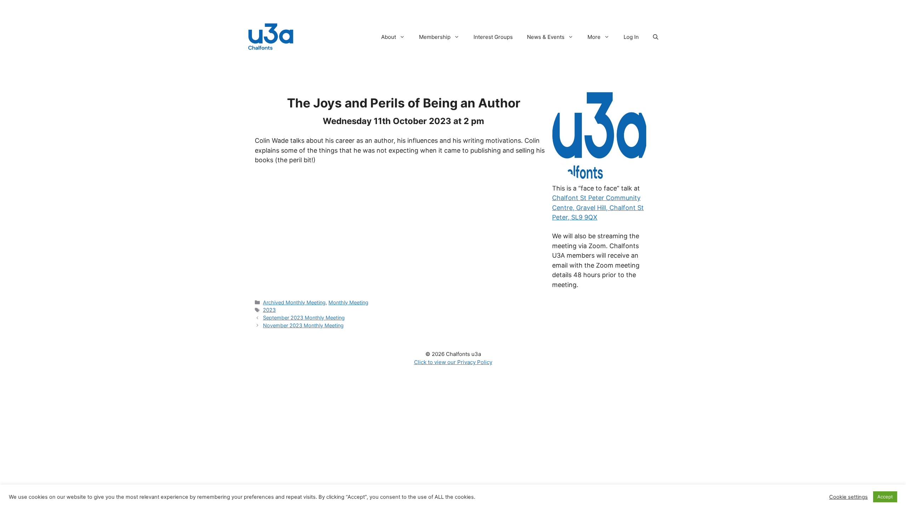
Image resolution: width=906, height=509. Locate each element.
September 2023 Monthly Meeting (304, 318)
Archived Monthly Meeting (294, 302)
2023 (269, 310)
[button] (655, 37)
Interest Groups (493, 37)
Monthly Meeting (348, 302)
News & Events (545, 37)
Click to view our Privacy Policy (453, 362)
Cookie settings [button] (848, 497)
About (388, 37)
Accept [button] (885, 496)
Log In (631, 37)
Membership (435, 37)
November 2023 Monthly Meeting (303, 325)
